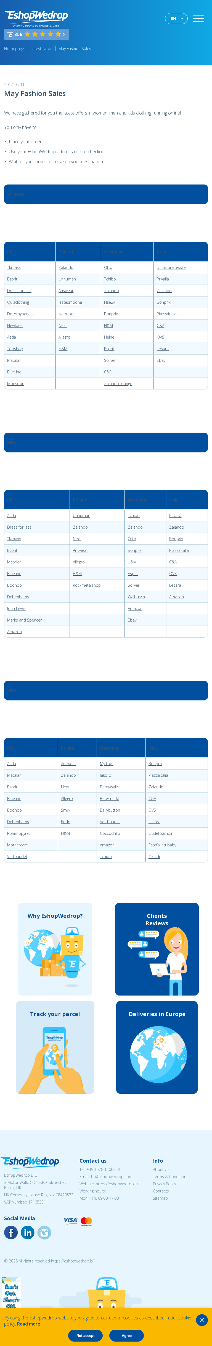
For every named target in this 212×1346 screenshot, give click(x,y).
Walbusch (136, 596)
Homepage (14, 48)
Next (63, 325)
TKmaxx (14, 538)
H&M (108, 325)
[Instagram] (28, 1233)
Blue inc (14, 372)
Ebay (161, 360)
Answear (66, 290)
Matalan (14, 360)
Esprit (12, 279)
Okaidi (154, 856)
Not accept (85, 1336)
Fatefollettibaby (162, 845)
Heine (109, 337)
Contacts (161, 1191)
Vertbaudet (110, 821)
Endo (65, 821)
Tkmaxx (14, 267)
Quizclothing (18, 302)
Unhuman (67, 279)
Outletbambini (161, 833)
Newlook (15, 325)
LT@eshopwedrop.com (111, 1176)
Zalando (66, 267)
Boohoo (14, 585)
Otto (108, 267)
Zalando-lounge (118, 383)
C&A (160, 325)
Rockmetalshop (87, 585)
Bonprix (164, 302)
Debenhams (18, 596)
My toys (106, 763)
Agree (127, 1336)
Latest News (41, 48)
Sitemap (160, 1198)
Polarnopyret (18, 833)
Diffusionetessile (171, 267)
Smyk (65, 810)
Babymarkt (109, 798)
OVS (160, 337)
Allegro (64, 337)
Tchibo (110, 279)
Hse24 (109, 302)
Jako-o (105, 775)
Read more (28, 1324)
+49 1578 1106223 (103, 1169)
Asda (11, 337)
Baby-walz (109, 786)
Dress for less (19, 290)
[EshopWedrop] (36, 19)
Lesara (163, 348)
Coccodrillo (110, 833)
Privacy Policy (164, 1183)
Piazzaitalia (166, 313)
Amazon (176, 596)
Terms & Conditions (170, 1176)
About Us (161, 1169)
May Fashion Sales (75, 48)
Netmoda (67, 313)
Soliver (110, 360)
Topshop (15, 348)
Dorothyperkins (21, 313)
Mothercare (17, 845)
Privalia (163, 279)
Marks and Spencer (24, 620)
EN (173, 18)
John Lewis (16, 608)
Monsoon (15, 383)
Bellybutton (110, 810)
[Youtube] (44, 1233)
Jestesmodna (70, 302)
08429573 (64, 1194)
